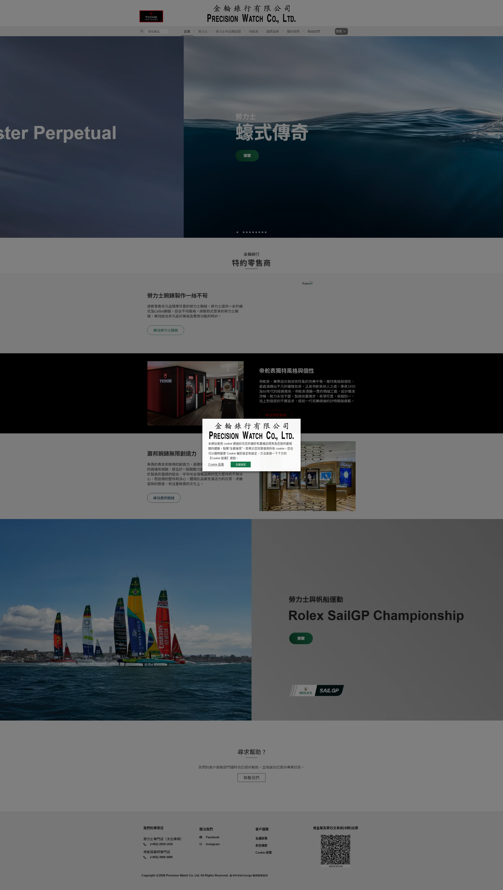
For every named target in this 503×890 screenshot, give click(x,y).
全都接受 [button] (241, 464)
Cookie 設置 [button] (216, 464)
